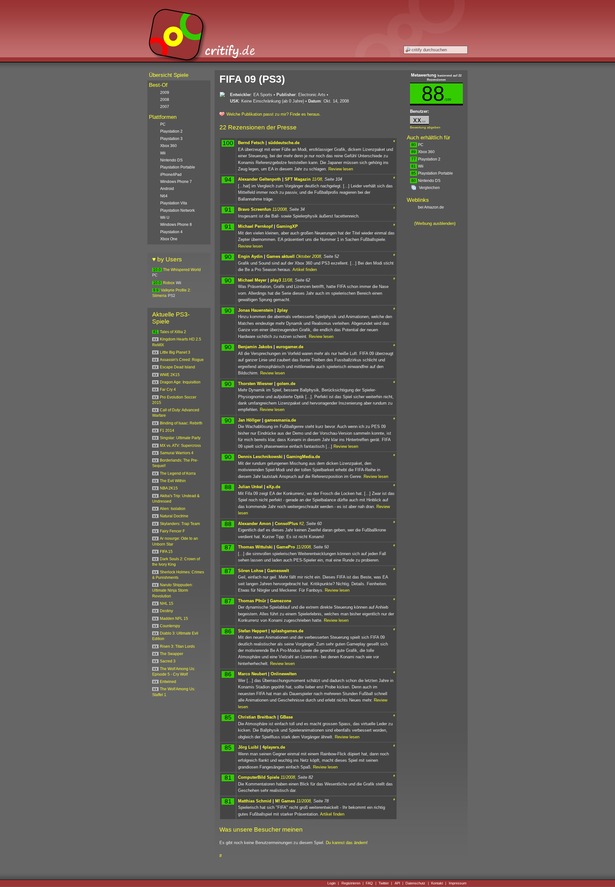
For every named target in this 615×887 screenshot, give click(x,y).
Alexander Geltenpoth (259, 179)
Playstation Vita (173, 203)
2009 (164, 92)
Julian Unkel (250, 486)
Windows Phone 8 (176, 224)
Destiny (166, 611)
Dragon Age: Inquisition (180, 382)
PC (417, 145)
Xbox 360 (423, 152)
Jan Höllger (249, 420)
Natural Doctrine (174, 516)
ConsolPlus (286, 523)
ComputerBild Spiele (258, 777)
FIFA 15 (166, 552)
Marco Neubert (252, 673)
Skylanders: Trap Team (180, 524)
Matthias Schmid (254, 801)
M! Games (285, 801)
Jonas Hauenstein (255, 310)
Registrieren (350, 883)
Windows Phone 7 (176, 181)
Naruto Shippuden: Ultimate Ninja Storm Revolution (172, 590)
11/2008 (279, 209)
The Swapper (171, 654)
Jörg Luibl (248, 747)
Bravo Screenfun (254, 209)
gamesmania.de (280, 420)
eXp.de (273, 486)
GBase (286, 717)
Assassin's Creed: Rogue (182, 360)
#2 (301, 523)
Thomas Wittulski (255, 547)
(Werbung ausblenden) (434, 223)
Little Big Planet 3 (175, 352)
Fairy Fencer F (172, 531)
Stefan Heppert (252, 630)
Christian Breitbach (257, 717)
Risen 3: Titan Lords (177, 646)
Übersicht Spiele (168, 75)
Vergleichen (429, 187)
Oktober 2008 (308, 256)
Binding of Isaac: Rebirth (181, 423)
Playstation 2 (425, 159)
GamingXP (287, 226)
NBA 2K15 (169, 488)
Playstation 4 (171, 232)
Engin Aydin (250, 256)
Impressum (457, 883)
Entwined (168, 682)
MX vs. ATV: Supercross (180, 446)
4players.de (273, 747)
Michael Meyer (252, 280)
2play (282, 310)
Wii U (164, 217)
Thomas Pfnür (252, 600)
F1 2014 (167, 430)
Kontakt (437, 883)
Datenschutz (415, 883)
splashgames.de (287, 630)
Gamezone (280, 600)
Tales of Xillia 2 (173, 332)
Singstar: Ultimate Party (180, 438)
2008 (164, 99)
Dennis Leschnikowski (260, 456)
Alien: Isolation (172, 509)
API (397, 883)
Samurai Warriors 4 (176, 453)
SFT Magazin (298, 179)
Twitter (384, 883)
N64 (164, 196)
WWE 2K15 (170, 375)
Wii (417, 166)
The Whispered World (182, 270)
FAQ (369, 883)
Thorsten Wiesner (255, 383)
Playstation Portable (432, 173)
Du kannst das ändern (346, 842)
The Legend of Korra (178, 473)
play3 (275, 280)
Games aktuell (280, 256)
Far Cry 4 (168, 389)
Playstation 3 (171, 138)
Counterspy (170, 626)
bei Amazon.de (431, 207)
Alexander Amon (254, 523)
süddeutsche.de (283, 142)
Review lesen (340, 169)
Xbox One (168, 239)
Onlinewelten (284, 673)
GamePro (285, 547)
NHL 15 (166, 603)
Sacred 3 (168, 661)
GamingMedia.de (303, 456)
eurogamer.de (289, 346)
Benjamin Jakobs (255, 346)
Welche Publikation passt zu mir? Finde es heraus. (273, 114)
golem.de (286, 383)
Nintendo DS (425, 180)
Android (167, 188)
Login (331, 883)
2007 (164, 106)
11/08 (317, 179)
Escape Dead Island (177, 367)
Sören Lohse (250, 570)
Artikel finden (304, 269)
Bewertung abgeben (425, 127)
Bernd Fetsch (251, 142)
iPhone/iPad (171, 174)
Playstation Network (177, 210)
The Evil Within (173, 481)
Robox (169, 283)
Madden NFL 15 (174, 618)
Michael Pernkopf (255, 226)
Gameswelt (278, 570)
